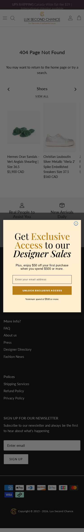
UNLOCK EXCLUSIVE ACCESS (42, 290)
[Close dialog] (76, 223)
